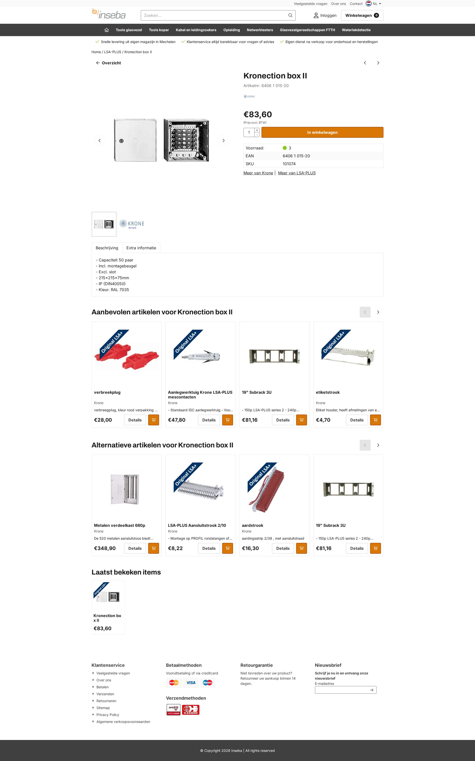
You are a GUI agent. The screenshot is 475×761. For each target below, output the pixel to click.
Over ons (338, 3)
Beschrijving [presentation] (107, 247)
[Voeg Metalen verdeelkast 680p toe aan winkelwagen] (153, 548)
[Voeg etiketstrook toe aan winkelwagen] (375, 420)
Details (135, 419)
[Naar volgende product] (378, 62)
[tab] (107, 248)
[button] (374, 3)
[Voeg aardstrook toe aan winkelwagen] (301, 548)
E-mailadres (346, 683)
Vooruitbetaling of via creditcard (192, 673)
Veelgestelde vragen (310, 3)
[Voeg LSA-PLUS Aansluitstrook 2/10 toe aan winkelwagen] (227, 548)
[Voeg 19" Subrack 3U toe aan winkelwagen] (301, 420)
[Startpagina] (106, 30)
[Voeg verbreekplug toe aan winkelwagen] (153, 420)
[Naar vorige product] (365, 62)
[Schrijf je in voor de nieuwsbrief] (372, 690)
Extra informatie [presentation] (141, 247)
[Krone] (249, 99)
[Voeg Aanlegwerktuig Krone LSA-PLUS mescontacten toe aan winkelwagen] (227, 420)
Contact (356, 3)
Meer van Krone (258, 172)
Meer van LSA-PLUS (297, 172)
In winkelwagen (322, 132)
